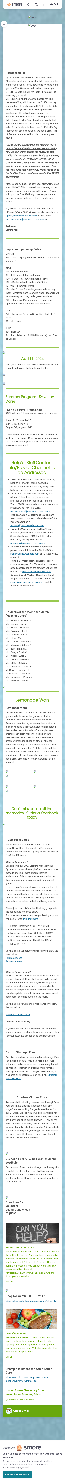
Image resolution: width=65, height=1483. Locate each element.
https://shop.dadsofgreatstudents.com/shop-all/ (31, 1301)
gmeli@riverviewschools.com (21, 215)
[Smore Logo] (15, 4)
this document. (30, 918)
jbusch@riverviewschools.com (26, 582)
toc (4, 24)
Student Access (14, 961)
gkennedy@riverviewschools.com (27, 543)
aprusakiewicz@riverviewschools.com (26, 219)
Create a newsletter (17, 1474)
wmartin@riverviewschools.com (27, 525)
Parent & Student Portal (18, 1014)
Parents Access (14, 957)
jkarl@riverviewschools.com (24, 553)
